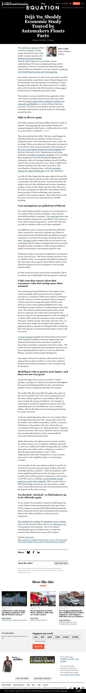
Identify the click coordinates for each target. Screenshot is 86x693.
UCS (16, 636)
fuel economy (63, 540)
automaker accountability (29, 540)
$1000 (66, 637)
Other (75, 637)
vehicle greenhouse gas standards (54, 542)
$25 (36, 637)
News (33, 685)
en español (64, 3)
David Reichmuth (64, 620)
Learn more (64, 691)
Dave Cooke (34, 618)
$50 (42, 637)
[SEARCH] (70, 3)
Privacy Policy (6, 685)
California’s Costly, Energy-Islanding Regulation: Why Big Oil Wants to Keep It (14, 613)
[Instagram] (83, 688)
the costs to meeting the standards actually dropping (39, 150)
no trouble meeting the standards (40, 155)
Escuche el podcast (43, 678)
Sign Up (58, 3)
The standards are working (29, 522)
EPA (57, 540)
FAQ (28, 685)
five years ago (31, 125)
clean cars (52, 540)
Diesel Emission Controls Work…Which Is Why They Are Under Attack (41, 613)
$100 (50, 637)
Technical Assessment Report (30, 59)
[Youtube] (79, 688)
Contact (45, 685)
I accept (78, 691)
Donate (76, 3)
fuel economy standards (25, 542)
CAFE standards (43, 540)
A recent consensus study (28, 337)
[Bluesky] (74, 688)
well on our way (59, 524)
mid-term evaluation (30, 48)
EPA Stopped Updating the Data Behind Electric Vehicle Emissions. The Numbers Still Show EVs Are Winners (71, 614)
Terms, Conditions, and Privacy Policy (70, 674)
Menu (82, 3)
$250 (57, 637)
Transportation (29, 537)
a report (63, 88)
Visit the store (22, 678)
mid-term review (38, 542)
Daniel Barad (6, 618)
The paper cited (29, 241)
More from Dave (61, 563)
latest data (54, 216)
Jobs (39, 685)
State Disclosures (19, 685)
